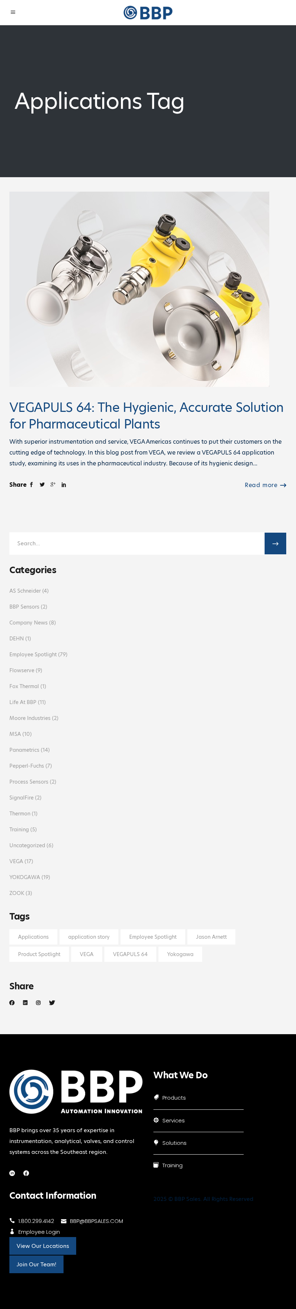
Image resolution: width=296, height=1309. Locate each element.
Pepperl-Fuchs (26, 765)
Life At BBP (22, 702)
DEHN (16, 638)
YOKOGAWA (24, 877)
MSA (15, 734)
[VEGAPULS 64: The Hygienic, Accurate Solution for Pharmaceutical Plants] (139, 289)
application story (89, 937)
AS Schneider (25, 590)
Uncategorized (27, 845)
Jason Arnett (211, 937)
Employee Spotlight (33, 654)
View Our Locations (43, 1246)
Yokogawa (180, 954)
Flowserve (21, 670)
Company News (28, 622)
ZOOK (16, 893)
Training (19, 829)
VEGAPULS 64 (130, 954)
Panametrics (24, 750)
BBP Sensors (24, 606)
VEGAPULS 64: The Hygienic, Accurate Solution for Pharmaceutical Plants (146, 415)
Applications (33, 937)
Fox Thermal (24, 686)
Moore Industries (30, 718)
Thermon (19, 813)
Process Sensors (28, 781)
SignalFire (21, 797)
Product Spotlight (39, 954)
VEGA (16, 861)
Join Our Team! (36, 1264)
